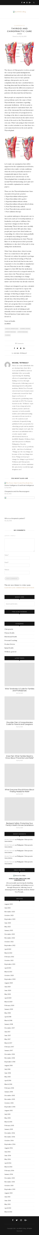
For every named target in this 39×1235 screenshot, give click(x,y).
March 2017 (8, 1043)
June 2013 (7, 1200)
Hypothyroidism (23, 331)
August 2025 (8, 904)
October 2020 (9, 975)
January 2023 (8, 930)
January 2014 (8, 1174)
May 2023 (7, 927)
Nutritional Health (10, 637)
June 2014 (7, 1155)
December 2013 (9, 1178)
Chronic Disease (25, 328)
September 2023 (9, 919)
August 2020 (8, 983)
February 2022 (9, 957)
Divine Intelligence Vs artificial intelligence (19, 485)
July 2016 (7, 1069)
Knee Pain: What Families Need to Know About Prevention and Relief (20, 757)
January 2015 (8, 1129)
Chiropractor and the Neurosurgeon (16, 491)
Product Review (9, 644)
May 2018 (7, 1013)
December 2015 (9, 1095)
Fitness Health (9, 633)
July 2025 (7, 908)
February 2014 (9, 1170)
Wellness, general (10, 652)
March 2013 (8, 1212)
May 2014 (7, 1159)
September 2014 (9, 1144)
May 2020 (7, 994)
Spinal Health (8, 648)
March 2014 (8, 1167)
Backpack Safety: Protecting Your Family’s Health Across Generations (19, 824)
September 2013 (9, 1189)
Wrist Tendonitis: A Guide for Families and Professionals (19, 690)
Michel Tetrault (20, 353)
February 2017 (9, 1047)
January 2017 (8, 1050)
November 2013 (9, 1182)
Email (6, 562)
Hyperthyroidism (10, 331)
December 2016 (9, 1054)
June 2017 (7, 1035)
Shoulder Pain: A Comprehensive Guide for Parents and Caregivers (19, 723)
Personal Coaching (10, 640)
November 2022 (9, 938)
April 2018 (7, 1017)
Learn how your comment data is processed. (19, 588)
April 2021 (7, 968)
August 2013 (8, 1193)
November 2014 (9, 1137)
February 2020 (9, 1005)
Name (6, 555)
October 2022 (9, 942)
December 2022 (9, 934)
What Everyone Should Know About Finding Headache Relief (19, 791)
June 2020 (7, 990)
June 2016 (7, 1073)
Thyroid (7, 335)
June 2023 (7, 923)
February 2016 (9, 1088)
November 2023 (9, 912)
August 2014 (8, 1148)
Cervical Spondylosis (11, 328)
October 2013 (8, 1185)
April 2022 (7, 949)
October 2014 (9, 1140)
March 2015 (8, 1122)
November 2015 (9, 1099)
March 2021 (8, 972)
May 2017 (7, 1039)
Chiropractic (19, 25)
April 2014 (7, 1163)
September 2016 (9, 1062)
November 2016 (9, 1058)
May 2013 (7, 1204)
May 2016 (7, 1077)
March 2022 (8, 953)
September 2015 (9, 1107)
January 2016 (8, 1092)
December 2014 (9, 1133)
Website (6, 570)
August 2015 (8, 1110)
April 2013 (7, 1208)
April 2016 (7, 1080)
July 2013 (7, 1197)
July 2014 (7, 1152)
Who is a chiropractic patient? (14, 518)
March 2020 (8, 1002)
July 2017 (7, 1032)
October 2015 (9, 1103)
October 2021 (8, 960)
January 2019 (8, 1009)
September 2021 (9, 964)
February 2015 (9, 1125)
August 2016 (8, 1065)
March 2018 (8, 1020)
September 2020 (10, 979)
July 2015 (7, 1114)
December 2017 (9, 1028)
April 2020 (7, 998)
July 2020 (7, 987)
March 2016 (8, 1084)
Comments (19, 343)
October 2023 (9, 915)
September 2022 (9, 945)
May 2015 (7, 1118)
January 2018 (8, 1024)
